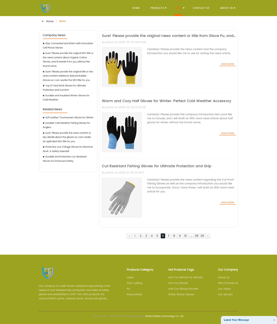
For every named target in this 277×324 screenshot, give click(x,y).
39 (202, 236)
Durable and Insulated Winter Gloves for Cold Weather (66, 98)
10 (185, 236)
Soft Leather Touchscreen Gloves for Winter (69, 117)
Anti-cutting (134, 283)
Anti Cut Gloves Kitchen (183, 289)
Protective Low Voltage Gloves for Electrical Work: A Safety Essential (68, 149)
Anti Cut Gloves (178, 283)
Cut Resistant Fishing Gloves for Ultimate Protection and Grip (156, 166)
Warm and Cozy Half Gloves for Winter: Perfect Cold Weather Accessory (166, 101)
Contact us (201, 8)
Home (136, 8)
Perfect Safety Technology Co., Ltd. (164, 316)
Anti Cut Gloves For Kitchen (185, 277)
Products (157, 8)
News (178, 8)
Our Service (225, 294)
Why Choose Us (228, 283)
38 (196, 236)
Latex (130, 277)
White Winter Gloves (181, 294)
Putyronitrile (134, 294)
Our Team (224, 289)
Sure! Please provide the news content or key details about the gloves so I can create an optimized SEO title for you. (67, 137)
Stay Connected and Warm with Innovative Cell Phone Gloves (68, 46)
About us (226, 8)
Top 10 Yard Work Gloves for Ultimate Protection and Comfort (64, 88)
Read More (227, 64)
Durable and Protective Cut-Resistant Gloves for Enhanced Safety (65, 159)
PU (128, 289)
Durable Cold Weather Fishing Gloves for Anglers (66, 125)
